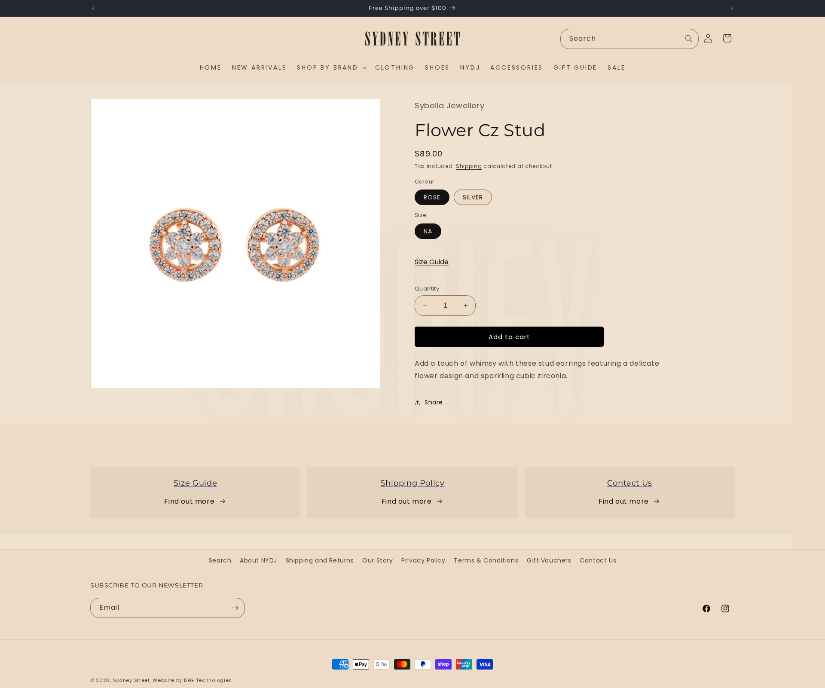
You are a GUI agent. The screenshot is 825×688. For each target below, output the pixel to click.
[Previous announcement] (93, 8)
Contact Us (598, 560)
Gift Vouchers (549, 560)
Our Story (377, 560)
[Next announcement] (731, 8)
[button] (331, 67)
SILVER (473, 197)
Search (220, 560)
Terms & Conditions (486, 560)
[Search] (688, 38)
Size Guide (432, 262)
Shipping (469, 166)
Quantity (427, 288)
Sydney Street (131, 680)
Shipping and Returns (320, 560)
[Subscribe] (235, 608)
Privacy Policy (423, 560)
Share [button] (434, 402)
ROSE (432, 197)
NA (428, 230)
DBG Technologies (208, 680)
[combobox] (629, 39)
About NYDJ (258, 560)
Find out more (189, 501)
